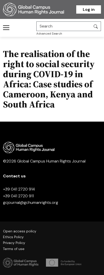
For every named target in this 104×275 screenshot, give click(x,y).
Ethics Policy (13, 237)
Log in (89, 9)
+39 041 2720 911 (18, 196)
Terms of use (13, 248)
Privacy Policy (14, 242)
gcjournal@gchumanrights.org (30, 202)
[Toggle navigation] (7, 27)
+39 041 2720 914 (19, 189)
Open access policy (19, 231)
